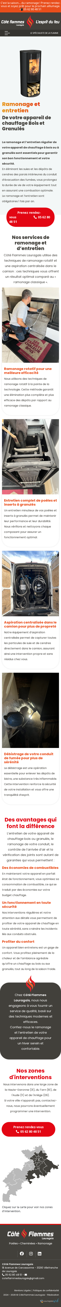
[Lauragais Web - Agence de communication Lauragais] (49, 1300)
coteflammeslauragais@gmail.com (23, 1278)
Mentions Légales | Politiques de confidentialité (36, 1290)
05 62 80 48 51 (13, 1274)
